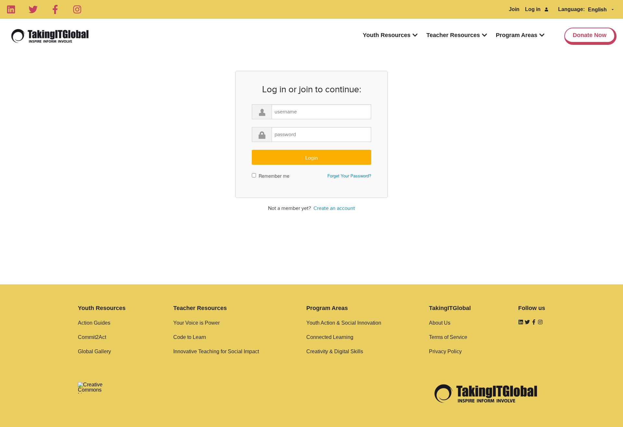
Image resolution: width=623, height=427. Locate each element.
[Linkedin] (11, 9)
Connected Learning (329, 337)
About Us (439, 323)
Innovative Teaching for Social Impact (216, 351)
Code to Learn (189, 337)
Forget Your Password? (349, 176)
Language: (571, 9)
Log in (533, 9)
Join (514, 9)
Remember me (274, 176)
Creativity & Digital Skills (334, 351)
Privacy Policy (445, 351)
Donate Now (589, 35)
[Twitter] (33, 9)
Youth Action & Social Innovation (343, 323)
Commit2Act (92, 337)
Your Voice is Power (196, 323)
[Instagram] (77, 9)
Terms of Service (448, 337)
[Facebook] (55, 9)
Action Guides (94, 323)
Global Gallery (94, 351)
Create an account (334, 208)
